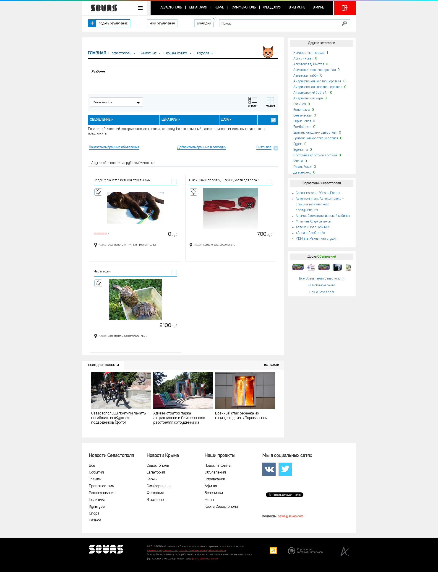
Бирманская (302, 121)
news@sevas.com (290, 516)
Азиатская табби (305, 76)
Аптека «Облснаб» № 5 (313, 227)
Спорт (94, 513)
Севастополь (171, 7)
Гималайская (302, 167)
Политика (97, 500)
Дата (225, 120)
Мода (209, 500)
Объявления (215, 472)
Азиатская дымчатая (308, 64)
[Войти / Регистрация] (345, 8)
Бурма (297, 144)
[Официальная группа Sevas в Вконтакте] (269, 469)
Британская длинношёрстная (315, 133)
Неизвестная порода (309, 53)
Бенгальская (302, 115)
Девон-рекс (302, 172)
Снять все (263, 147)
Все (92, 466)
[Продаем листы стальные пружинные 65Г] (298, 267)
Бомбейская (302, 127)
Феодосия (272, 7)
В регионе (297, 7)
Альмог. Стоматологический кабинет (323, 216)
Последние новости (103, 365)
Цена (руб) (169, 120)
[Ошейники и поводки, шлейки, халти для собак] (231, 208)
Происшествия (101, 486)
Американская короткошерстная (317, 87)
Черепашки (102, 271)
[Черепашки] (135, 299)
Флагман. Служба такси (313, 221)
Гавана (298, 161)
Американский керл (308, 98)
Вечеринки (214, 493)
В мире (318, 7)
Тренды (95, 479)
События (96, 472)
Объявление (100, 120)
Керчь (219, 7)
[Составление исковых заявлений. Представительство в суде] (337, 267)
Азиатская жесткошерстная (314, 70)
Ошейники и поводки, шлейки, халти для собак (223, 180)
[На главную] (101, 8)
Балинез (299, 104)
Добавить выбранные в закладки (201, 147)
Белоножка (301, 110)
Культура (97, 507)
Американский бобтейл (310, 93)
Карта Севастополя (221, 507)
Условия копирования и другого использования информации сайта (186, 550)
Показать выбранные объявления (114, 147)
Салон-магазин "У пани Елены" (318, 193)
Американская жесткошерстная (317, 81)
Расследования (102, 493)
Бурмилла (300, 150)
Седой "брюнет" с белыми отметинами (122, 180)
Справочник (215, 479)
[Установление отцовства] (350, 267)
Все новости (271, 365)
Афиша (211, 486)
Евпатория (198, 7)
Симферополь (244, 7)
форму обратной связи (205, 559)
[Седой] (135, 208)
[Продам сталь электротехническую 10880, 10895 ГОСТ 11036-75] (311, 267)
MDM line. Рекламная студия (316, 239)
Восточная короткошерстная (315, 155)
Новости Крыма (218, 466)
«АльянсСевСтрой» (310, 233)
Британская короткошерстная (315, 138)
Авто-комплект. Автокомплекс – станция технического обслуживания (320, 204)
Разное (95, 520)
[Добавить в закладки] (98, 192)
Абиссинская (303, 58)
